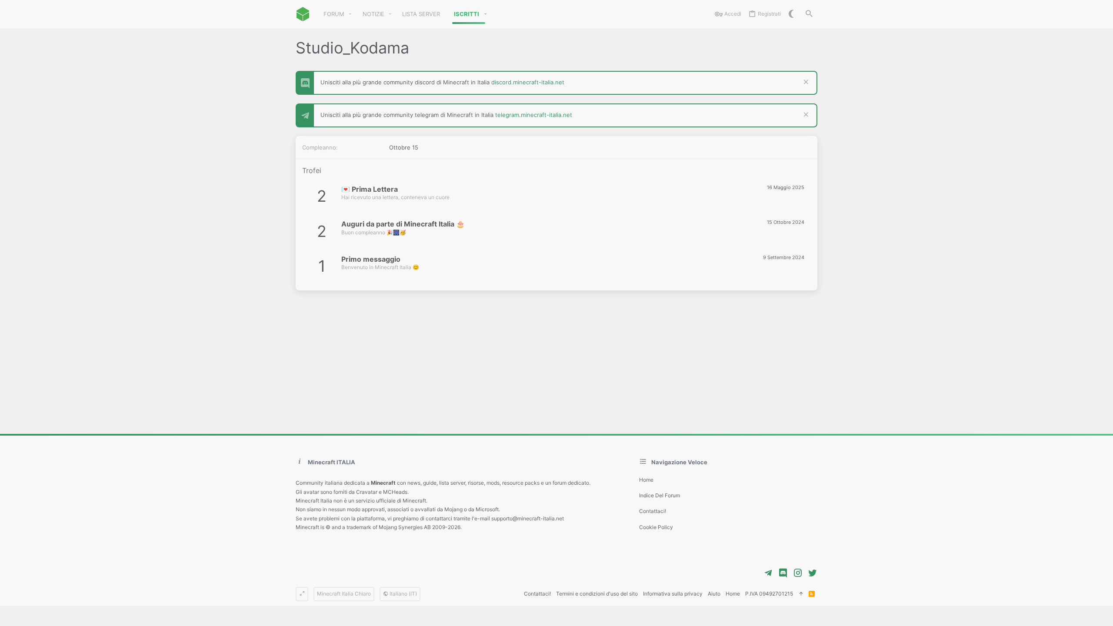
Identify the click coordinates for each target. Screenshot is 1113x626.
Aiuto (714, 593)
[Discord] (783, 573)
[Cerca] (809, 14)
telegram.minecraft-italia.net (533, 114)
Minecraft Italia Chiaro (344, 593)
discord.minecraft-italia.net (527, 82)
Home (646, 479)
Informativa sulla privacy (673, 593)
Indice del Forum (659, 495)
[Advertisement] (556, 358)
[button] (350, 14)
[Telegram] (768, 573)
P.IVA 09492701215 (769, 593)
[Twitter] (812, 573)
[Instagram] (798, 573)
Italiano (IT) (402, 593)
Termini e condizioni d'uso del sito (597, 593)
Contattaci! (652, 511)
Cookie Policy (656, 527)
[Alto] (801, 594)
